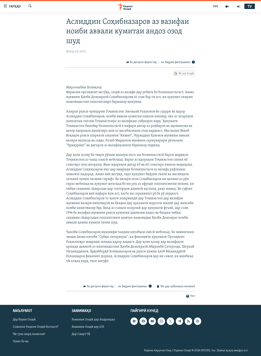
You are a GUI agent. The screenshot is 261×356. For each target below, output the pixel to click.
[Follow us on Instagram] (161, 321)
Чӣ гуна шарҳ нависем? (29, 334)
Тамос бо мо (21, 341)
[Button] (141, 62)
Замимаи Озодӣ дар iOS (88, 326)
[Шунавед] (238, 6)
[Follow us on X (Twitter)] (170, 321)
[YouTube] (227, 6)
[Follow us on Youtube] (152, 321)
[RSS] (188, 321)
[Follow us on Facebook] (143, 321)
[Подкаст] (197, 321)
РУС (215, 6)
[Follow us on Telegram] (179, 321)
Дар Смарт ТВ (81, 334)
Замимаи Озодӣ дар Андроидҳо (93, 319)
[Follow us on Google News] (134, 321)
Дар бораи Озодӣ (24, 319)
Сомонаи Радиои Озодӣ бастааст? (35, 326)
